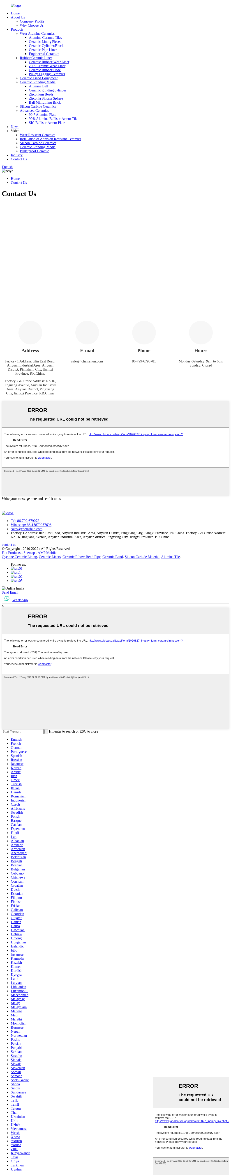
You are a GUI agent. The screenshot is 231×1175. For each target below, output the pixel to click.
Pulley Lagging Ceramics (47, 74)
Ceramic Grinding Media (37, 82)
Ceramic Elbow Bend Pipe (81, 557)
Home (15, 13)
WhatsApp (20, 600)
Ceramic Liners (50, 557)
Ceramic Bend (112, 557)
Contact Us (19, 159)
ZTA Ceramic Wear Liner (47, 66)
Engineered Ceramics (44, 54)
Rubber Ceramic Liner (36, 58)
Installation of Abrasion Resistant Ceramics (50, 139)
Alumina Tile (170, 557)
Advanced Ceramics (34, 110)
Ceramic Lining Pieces (45, 41)
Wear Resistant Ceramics (37, 135)
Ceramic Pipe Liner (43, 50)
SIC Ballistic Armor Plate (47, 123)
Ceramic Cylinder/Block (46, 46)
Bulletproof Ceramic (34, 151)
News (15, 127)
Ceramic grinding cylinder (47, 90)
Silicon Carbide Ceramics (38, 106)
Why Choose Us (32, 25)
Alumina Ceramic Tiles (45, 37)
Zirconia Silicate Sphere (46, 98)
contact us (9, 545)
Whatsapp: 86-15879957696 (31, 525)
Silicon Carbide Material (142, 557)
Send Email (10, 592)
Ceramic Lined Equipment (39, 78)
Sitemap (29, 553)
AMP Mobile (47, 553)
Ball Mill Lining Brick (45, 102)
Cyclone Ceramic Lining (19, 557)
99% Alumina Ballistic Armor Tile (53, 119)
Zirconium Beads (41, 94)
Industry (17, 155)
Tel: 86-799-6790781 (26, 521)
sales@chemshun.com (87, 361)
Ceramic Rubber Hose (45, 70)
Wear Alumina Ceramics (37, 33)
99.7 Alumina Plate (42, 114)
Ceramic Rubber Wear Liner (49, 62)
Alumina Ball (38, 86)
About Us (18, 17)
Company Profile (32, 21)
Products (17, 29)
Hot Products (11, 553)
